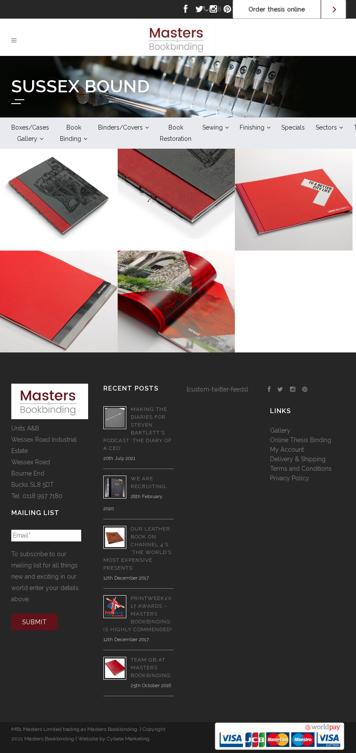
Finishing (252, 127)
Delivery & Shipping (298, 459)
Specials (293, 127)
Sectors (326, 127)
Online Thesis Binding (300, 440)
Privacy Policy (289, 478)
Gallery (280, 430)
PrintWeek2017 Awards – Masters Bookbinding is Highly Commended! (137, 613)
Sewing (212, 127)
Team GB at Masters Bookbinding (151, 667)
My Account (287, 449)
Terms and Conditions (301, 468)
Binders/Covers (120, 127)
